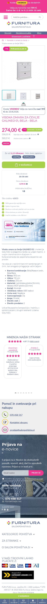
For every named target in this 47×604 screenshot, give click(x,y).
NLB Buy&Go (29, 157)
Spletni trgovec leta (12, 206)
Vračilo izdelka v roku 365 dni (15, 215)
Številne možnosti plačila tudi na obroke (19, 209)
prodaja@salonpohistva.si (22, 430)
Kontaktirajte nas (13, 501)
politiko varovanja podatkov (25, 481)
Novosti (8, 33)
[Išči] (40, 17)
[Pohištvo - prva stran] (3, 40)
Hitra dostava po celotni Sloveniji (17, 212)
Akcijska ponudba (23, 33)
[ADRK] (23, 104)
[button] (23, 67)
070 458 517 (16, 415)
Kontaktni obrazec (19, 422)
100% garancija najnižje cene (15, 203)
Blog (39, 33)
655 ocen (35, 341)
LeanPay (16, 157)
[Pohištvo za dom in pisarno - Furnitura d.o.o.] (23, 25)
